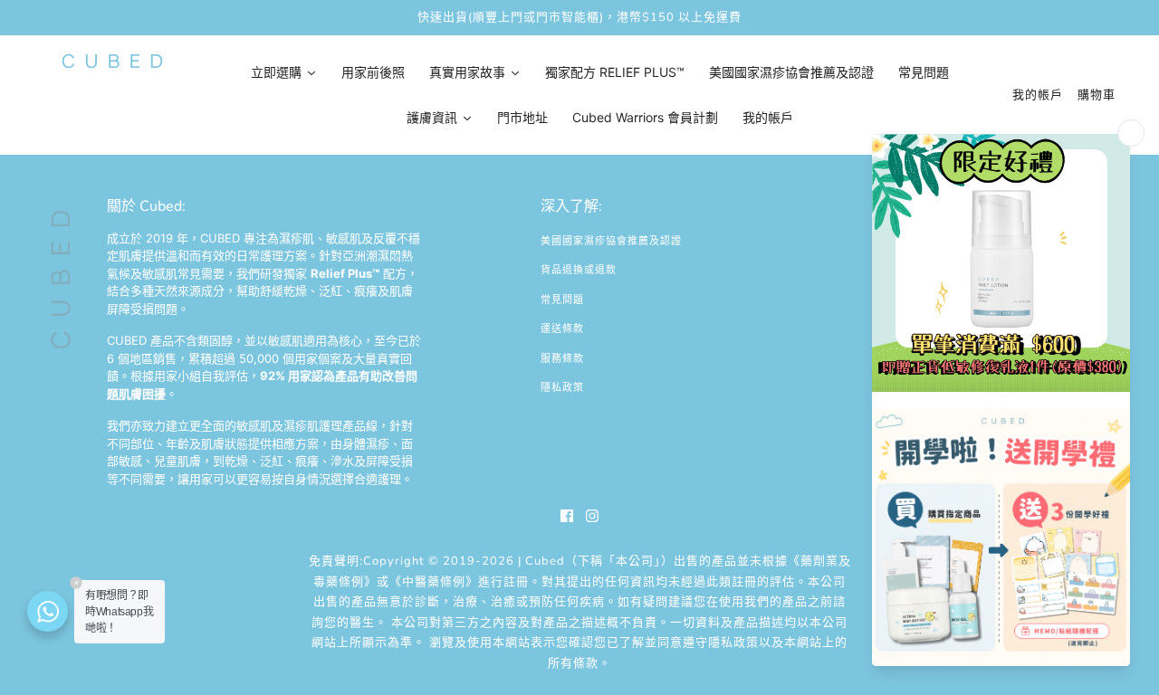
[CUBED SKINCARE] (112, 61)
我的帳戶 (1037, 95)
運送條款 (562, 329)
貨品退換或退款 (579, 270)
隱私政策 (562, 388)
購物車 (1097, 95)
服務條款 (562, 359)
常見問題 (562, 300)
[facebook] (567, 516)
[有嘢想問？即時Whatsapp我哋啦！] (47, 611)
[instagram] (592, 516)
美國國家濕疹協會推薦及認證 (611, 241)
